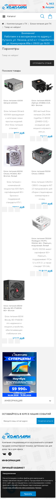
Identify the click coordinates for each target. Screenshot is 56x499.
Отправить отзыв (42, 63)
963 (51, 3)
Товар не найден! (12, 27)
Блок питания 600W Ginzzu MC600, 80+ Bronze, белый (13, 173)
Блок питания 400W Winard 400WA (13, 101)
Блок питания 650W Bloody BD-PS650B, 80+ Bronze (13, 308)
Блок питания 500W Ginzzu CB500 (41, 172)
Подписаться (45, 421)
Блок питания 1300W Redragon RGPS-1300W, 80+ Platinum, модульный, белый (42, 242)
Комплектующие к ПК (17, 24)
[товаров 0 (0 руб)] (51, 16)
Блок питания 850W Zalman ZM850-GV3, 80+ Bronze (41, 102)
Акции (49, 7)
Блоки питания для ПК (40, 24)
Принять (28, 494)
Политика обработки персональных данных (22, 488)
